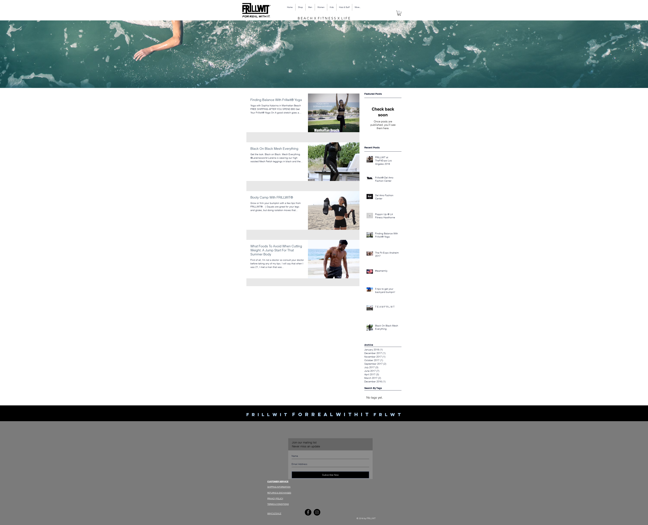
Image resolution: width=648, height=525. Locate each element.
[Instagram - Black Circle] (317, 512)
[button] (399, 13)
